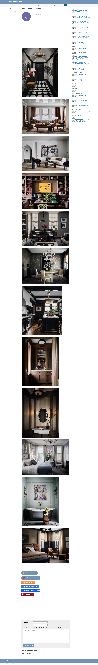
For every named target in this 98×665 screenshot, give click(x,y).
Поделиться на (31, 590)
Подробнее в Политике (58, 5)
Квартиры (24, 10)
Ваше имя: (25, 622)
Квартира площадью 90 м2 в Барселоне (82, 91)
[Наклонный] (31, 627)
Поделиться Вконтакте (30, 587)
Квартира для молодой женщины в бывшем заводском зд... (81, 107)
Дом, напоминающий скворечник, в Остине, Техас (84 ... (80, 22)
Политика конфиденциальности (14, 660)
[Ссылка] (53, 627)
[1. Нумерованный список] (39, 627)
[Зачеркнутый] (34, 627)
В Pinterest (29, 594)
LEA (76, 10)
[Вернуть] (27, 627)
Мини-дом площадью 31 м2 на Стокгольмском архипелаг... (81, 113)
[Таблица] (51, 627)
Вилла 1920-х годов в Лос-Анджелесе (82, 101)
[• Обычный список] (36, 627)
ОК (65, 5)
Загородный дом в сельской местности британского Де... (79, 69)
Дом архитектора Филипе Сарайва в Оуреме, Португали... (80, 57)
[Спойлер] (56, 627)
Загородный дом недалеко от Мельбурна (81, 80)
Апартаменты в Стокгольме (80, 75)
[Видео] (49, 627)
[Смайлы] (61, 627)
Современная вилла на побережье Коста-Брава (82, 17)
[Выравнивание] (58, 627)
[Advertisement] (81, 146)
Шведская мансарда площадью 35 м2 (81, 33)
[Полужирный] (29, 627)
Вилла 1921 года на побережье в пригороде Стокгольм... (80, 11)
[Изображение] (46, 627)
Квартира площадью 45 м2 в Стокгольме (82, 86)
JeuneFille (34, 13)
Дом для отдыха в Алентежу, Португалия (81, 63)
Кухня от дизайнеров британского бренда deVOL (82, 37)
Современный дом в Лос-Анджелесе (81, 43)
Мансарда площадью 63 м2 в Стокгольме (82, 118)
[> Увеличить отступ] (44, 627)
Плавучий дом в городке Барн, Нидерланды (82, 28)
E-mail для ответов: (27, 624)
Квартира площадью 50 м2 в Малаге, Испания (82, 49)
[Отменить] (24, 627)
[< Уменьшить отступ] (41, 627)
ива (76, 74)
